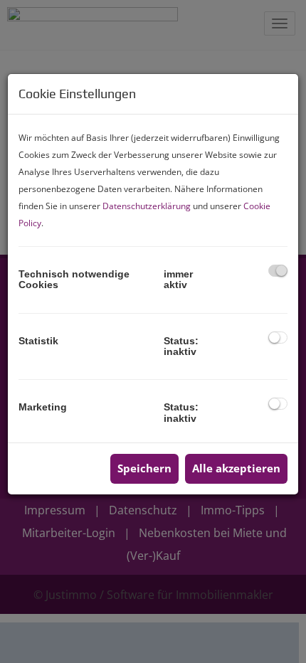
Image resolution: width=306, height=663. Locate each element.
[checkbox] (277, 271)
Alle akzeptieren (236, 468)
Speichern (144, 468)
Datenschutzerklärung (146, 206)
